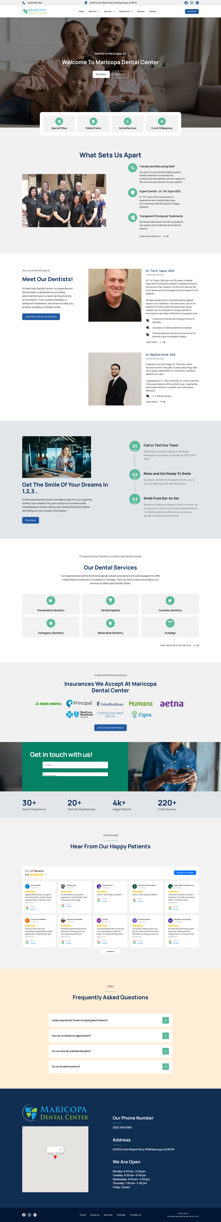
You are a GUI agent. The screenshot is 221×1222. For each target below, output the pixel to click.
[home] (34, 11)
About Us (120, 74)
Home (81, 11)
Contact (152, 11)
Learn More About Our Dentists (41, 316)
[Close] (61, 1149)
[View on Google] (27, 886)
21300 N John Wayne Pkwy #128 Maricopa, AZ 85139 (143, 1149)
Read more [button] (29, 902)
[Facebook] (186, 2)
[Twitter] (191, 2)
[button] (94, 11)
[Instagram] (197, 2)
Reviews (140, 11)
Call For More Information (110, 727)
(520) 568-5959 (122, 1127)
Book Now (192, 11)
